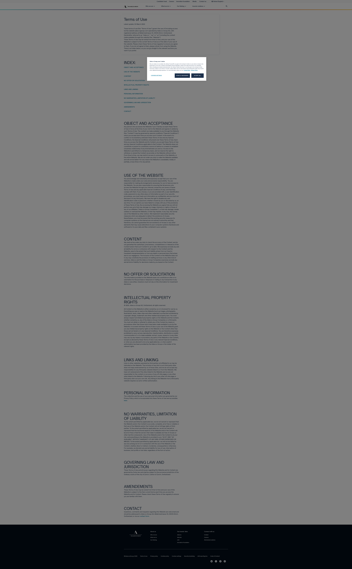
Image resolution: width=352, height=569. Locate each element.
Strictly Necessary (182, 75)
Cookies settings (156, 75)
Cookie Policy (187, 70)
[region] (176, 69)
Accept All (197, 75)
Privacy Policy (194, 70)
